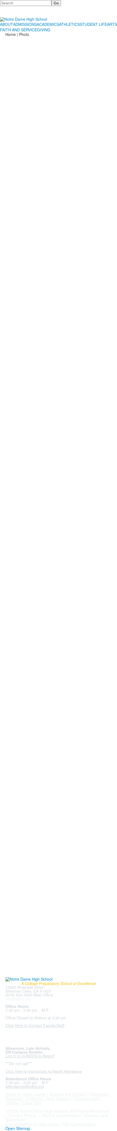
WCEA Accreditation (61, 1115)
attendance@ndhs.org (24, 1086)
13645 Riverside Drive (24, 987)
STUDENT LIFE (93, 24)
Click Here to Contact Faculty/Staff (34, 1025)
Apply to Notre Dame (25, 1094)
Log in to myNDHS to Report (29, 1056)
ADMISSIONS (25, 24)
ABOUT (6, 24)
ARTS (112, 24)
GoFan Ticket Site (24, 1103)
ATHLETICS (69, 24)
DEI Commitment (78, 1124)
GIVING (43, 29)
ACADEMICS (48, 24)
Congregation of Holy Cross (32, 1124)
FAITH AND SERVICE (18, 29)
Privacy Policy (22, 1115)
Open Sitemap (17, 1128)
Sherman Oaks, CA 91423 (28, 991)
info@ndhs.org (18, 998)
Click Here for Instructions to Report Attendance (43, 1071)
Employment (87, 1098)
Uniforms (33, 1098)
